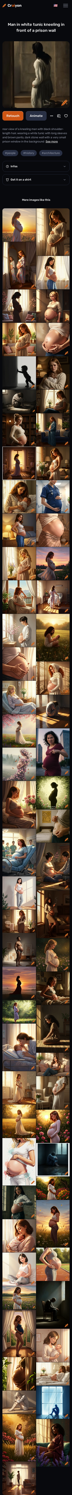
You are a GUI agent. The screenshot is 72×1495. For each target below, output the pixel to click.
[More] (51, 115)
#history (28, 153)
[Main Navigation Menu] (66, 5)
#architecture (51, 153)
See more (52, 141)
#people (10, 153)
